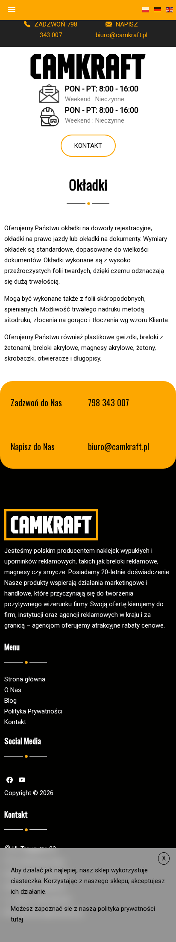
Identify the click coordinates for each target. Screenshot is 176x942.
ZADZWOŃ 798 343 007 (54, 30)
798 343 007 (108, 402)
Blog (10, 700)
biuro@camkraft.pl (118, 446)
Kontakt (88, 146)
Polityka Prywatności (33, 711)
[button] (12, 9)
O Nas (12, 690)
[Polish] (146, 9)
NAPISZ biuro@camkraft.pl (121, 30)
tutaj (17, 919)
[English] (170, 9)
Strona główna (24, 679)
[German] (158, 9)
